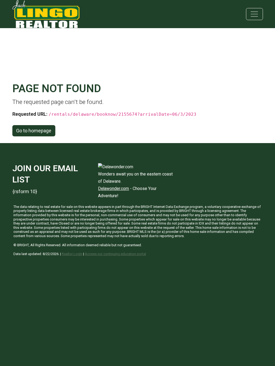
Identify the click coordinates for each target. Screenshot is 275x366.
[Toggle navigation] (254, 14)
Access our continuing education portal (115, 254)
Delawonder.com (113, 188)
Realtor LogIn (72, 254)
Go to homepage (33, 130)
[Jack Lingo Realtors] (45, 13)
